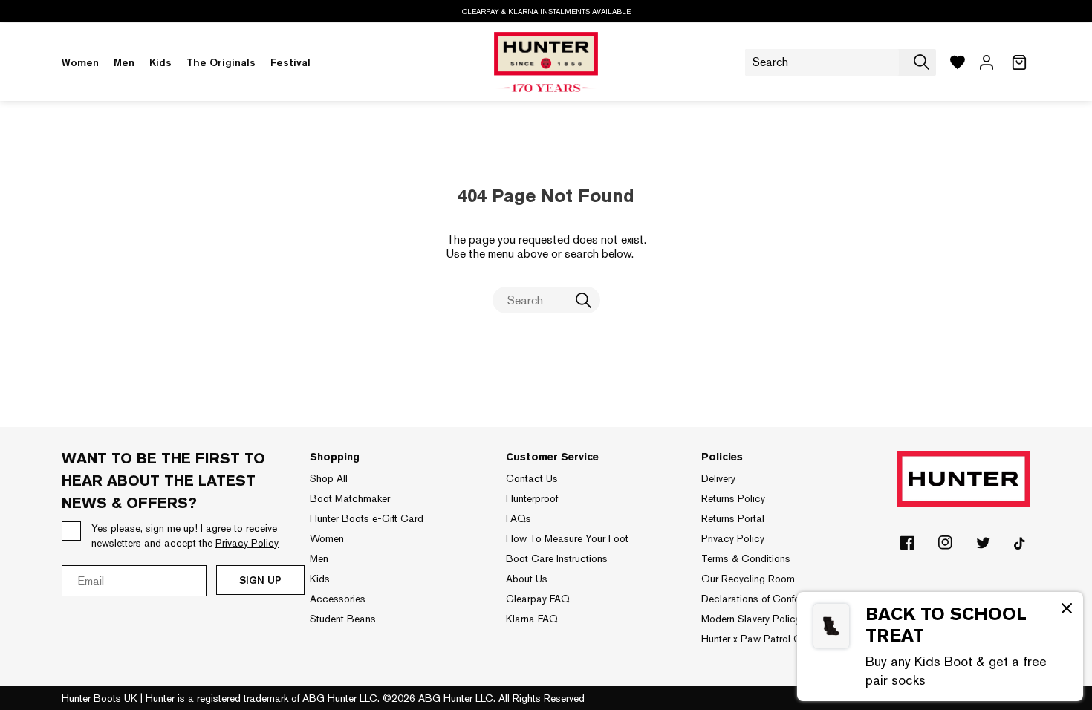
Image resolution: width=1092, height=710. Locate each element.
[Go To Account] (986, 62)
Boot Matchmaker (350, 498)
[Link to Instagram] (945, 545)
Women (80, 62)
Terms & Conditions (745, 558)
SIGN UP (260, 580)
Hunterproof (532, 498)
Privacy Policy (732, 538)
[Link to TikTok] (1020, 545)
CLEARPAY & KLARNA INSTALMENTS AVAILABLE (546, 11)
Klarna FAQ (532, 619)
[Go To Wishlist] (957, 62)
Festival (290, 62)
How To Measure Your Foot (567, 538)
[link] (940, 646)
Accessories (337, 599)
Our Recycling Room (748, 578)
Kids (160, 62)
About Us (526, 578)
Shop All (329, 478)
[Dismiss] (1067, 609)
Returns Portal (732, 518)
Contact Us (532, 478)
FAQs (518, 518)
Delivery (718, 478)
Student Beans (343, 619)
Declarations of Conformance (767, 599)
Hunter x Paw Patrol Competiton (773, 639)
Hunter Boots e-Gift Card (366, 518)
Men (124, 62)
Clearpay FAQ (538, 599)
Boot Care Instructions (557, 558)
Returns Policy (733, 498)
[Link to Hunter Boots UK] (546, 62)
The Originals (221, 62)
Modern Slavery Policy (750, 619)
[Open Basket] (1019, 62)
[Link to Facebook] (907, 545)
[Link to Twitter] (982, 545)
